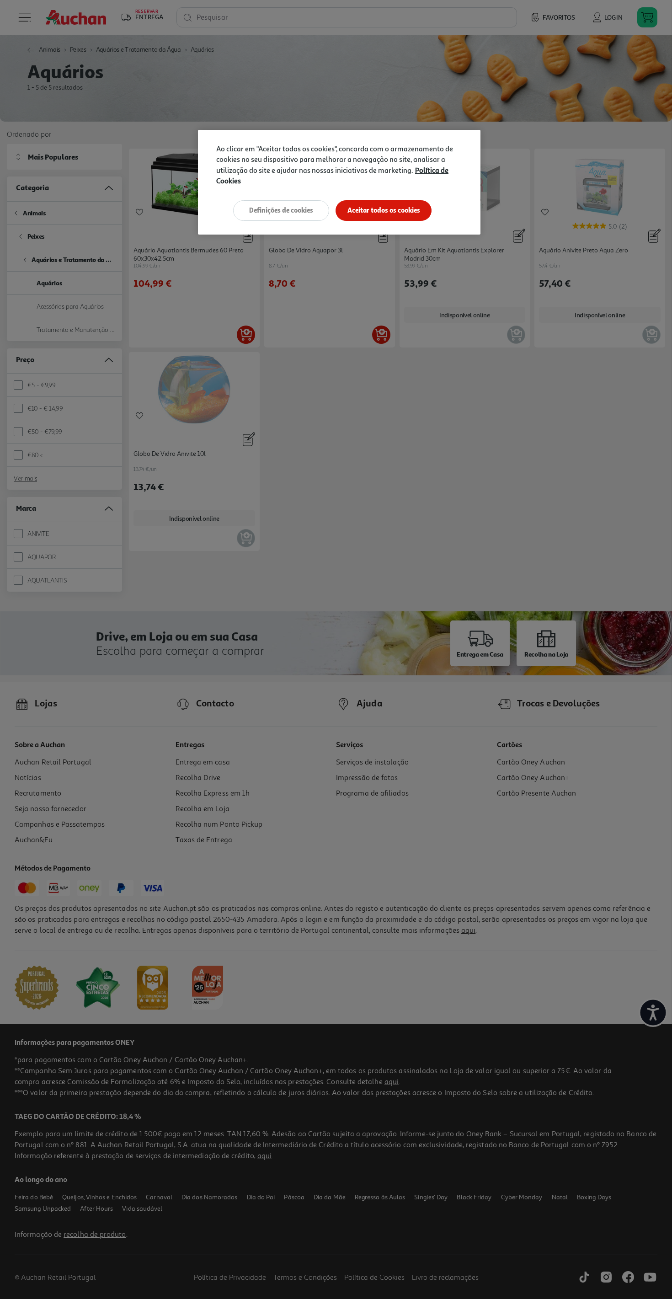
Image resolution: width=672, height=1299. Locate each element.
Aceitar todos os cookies (383, 210)
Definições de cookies (281, 210)
